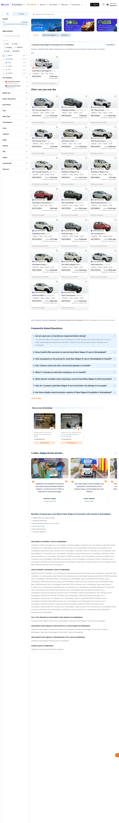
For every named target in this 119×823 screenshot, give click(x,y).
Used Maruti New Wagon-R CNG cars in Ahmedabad (87, 621)
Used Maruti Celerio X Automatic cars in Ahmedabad (59, 604)
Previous (31, 25)
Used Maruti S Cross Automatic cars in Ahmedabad (58, 562)
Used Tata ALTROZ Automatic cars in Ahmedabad (79, 584)
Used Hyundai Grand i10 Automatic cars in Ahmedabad (85, 573)
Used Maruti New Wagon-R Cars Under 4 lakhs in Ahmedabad (52, 629)
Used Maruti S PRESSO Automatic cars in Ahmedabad (75, 556)
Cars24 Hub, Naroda (38, 649)
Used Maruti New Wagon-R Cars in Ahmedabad (70, 320)
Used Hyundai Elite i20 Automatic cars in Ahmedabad (59, 593)
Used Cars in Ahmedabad (49, 320)
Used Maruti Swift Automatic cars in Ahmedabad (57, 582)
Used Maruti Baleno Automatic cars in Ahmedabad (84, 545)
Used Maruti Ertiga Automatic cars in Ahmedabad (83, 553)
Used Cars (38, 320)
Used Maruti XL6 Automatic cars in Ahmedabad (69, 559)
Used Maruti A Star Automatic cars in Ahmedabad (94, 562)
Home (32, 320)
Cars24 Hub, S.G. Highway (54, 649)
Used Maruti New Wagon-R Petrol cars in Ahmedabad (49, 621)
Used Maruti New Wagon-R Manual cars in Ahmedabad (50, 641)
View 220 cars (44, 443)
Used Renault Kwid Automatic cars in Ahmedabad (70, 576)
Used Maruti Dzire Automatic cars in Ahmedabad (57, 551)
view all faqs (36, 398)
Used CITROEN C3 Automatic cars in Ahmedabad (57, 607)
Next (117, 25)
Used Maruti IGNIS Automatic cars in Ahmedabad (70, 548)
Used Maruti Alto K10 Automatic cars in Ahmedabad (93, 551)
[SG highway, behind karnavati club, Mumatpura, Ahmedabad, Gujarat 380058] (52, 429)
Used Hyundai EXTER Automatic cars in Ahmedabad (93, 607)
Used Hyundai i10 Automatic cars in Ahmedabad (57, 598)
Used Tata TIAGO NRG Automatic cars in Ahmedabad (59, 601)
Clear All (35, 35)
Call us (96, 5)
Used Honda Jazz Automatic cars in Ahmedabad (91, 582)
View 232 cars (71, 443)
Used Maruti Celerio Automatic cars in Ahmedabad (48, 545)
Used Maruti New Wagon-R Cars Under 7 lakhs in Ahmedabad (62, 632)
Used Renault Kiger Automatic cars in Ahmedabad (63, 590)
